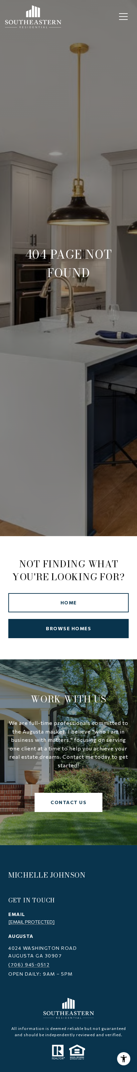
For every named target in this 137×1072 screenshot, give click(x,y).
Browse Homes (68, 628)
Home (69, 602)
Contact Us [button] (68, 802)
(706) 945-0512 (29, 964)
